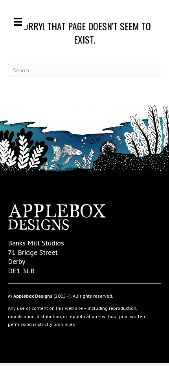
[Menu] (18, 22)
